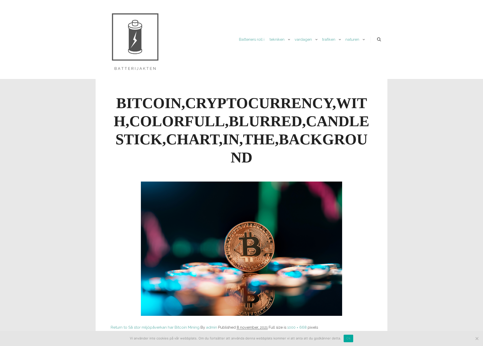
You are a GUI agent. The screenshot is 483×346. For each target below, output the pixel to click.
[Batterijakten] (135, 39)
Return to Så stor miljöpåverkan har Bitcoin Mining (155, 327)
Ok (348, 338)
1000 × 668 (297, 327)
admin (211, 327)
